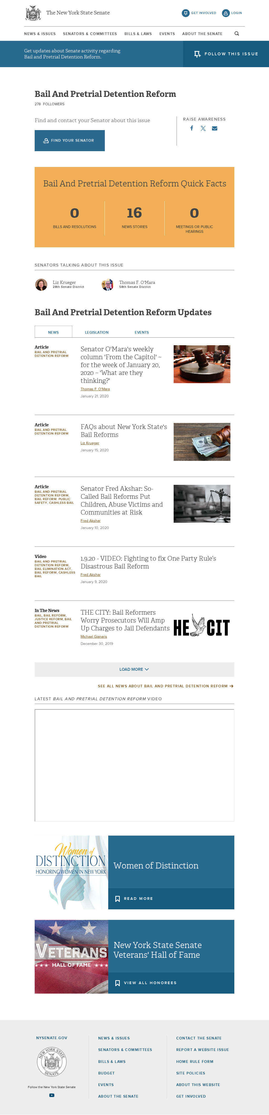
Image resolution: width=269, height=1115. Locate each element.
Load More (131, 669)
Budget (106, 1073)
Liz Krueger (64, 282)
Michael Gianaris (94, 637)
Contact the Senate (199, 1038)
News (53, 332)
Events (167, 34)
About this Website (198, 1085)
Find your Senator (72, 140)
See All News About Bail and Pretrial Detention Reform (163, 686)
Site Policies (190, 1073)
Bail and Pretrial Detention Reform (53, 623)
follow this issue (231, 54)
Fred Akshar (91, 521)
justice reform (49, 619)
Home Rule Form (195, 1062)
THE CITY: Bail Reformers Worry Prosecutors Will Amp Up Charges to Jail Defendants (125, 620)
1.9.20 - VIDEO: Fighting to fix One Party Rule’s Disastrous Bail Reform (148, 562)
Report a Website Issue (202, 1050)
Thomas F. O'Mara (137, 282)
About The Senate (202, 34)
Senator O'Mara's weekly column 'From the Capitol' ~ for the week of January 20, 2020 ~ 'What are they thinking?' (121, 365)
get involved (203, 13)
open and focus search (237, 35)
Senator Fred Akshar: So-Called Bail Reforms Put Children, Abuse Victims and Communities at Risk (122, 500)
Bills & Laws (138, 34)
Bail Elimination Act (53, 569)
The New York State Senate (78, 13)
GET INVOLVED (191, 1096)
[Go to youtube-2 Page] (51, 1095)
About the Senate (118, 1096)
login (236, 13)
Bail (38, 615)
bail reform (46, 572)
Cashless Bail (61, 503)
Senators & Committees (90, 34)
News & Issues (40, 34)
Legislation (97, 332)
